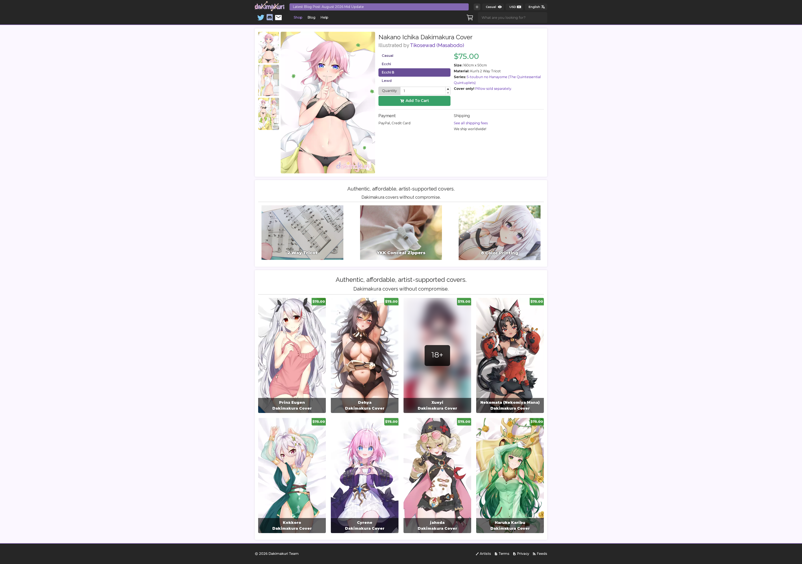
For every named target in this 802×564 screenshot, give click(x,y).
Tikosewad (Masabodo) (437, 45)
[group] (292, 355)
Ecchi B (388, 72)
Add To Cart (417, 100)
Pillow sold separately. (493, 89)
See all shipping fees (471, 123)
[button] (447, 89)
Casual (387, 56)
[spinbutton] (425, 91)
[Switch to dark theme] (477, 7)
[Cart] (470, 17)
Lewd (387, 81)
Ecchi (386, 64)
